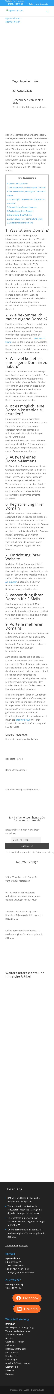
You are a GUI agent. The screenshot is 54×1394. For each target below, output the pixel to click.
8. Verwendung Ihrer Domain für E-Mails (24, 218)
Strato (8, 341)
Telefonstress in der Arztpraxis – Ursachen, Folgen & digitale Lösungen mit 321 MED (24, 915)
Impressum (16, 1389)
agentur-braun (23, 719)
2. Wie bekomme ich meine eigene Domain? (26, 187)
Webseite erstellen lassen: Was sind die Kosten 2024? (25, 1143)
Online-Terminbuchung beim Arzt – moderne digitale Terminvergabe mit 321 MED (23, 934)
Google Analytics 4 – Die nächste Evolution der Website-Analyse (26, 1018)
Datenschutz (37, 1389)
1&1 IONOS (39, 338)
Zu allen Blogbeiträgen (16, 1245)
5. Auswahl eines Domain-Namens (22, 207)
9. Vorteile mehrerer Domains (20, 222)
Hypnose (9, 1374)
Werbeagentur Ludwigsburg (19, 1327)
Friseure (9, 1370)
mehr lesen (14, 1036)
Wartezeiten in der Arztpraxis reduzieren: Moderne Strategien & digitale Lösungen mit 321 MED (22, 896)
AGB (26, 1389)
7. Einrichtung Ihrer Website (19, 215)
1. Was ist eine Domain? (17, 183)
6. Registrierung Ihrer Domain (20, 211)
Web (36, 81)
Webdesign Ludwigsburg (17, 1331)
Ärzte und (10, 1334)
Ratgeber (25, 81)
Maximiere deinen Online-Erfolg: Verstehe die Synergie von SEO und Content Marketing (26, 1080)
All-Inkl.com (11, 581)
